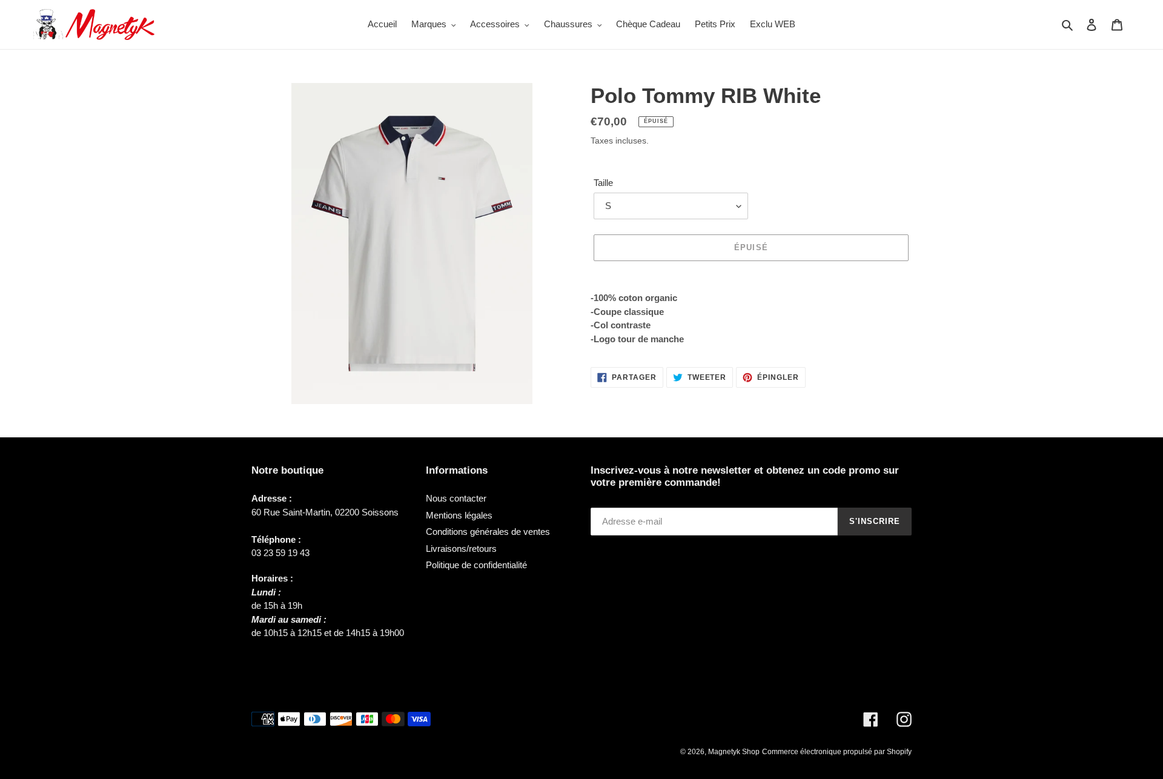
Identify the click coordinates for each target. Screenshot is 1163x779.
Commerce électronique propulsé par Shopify (837, 752)
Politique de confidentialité (476, 565)
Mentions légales (459, 515)
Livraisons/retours (461, 548)
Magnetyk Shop (734, 752)
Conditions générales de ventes (488, 531)
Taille (603, 182)
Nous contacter (456, 498)
